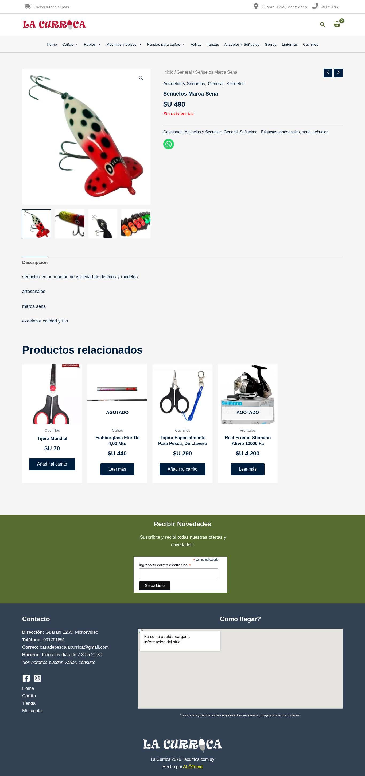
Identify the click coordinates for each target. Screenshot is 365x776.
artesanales (289, 131)
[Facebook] (26, 678)
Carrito (29, 695)
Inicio (168, 72)
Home (52, 44)
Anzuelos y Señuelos (241, 44)
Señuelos (235, 83)
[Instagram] (37, 678)
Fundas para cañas (163, 44)
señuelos (320, 131)
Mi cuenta (32, 710)
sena (306, 131)
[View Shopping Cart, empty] (337, 24)
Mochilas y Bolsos (121, 44)
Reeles (90, 44)
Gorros (271, 44)
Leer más (117, 469)
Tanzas (213, 44)
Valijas (196, 44)
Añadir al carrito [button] (52, 464)
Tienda (28, 703)
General (184, 72)
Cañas (67, 44)
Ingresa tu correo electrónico (165, 565)
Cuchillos (310, 44)
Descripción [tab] (35, 262)
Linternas (290, 44)
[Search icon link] (323, 25)
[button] (141, 78)
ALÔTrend (193, 767)
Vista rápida (52, 418)
